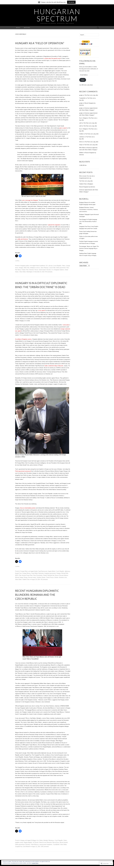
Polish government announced (23, 471)
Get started (71, 2)
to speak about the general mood (52, 58)
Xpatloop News (83, 253)
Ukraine (56, 577)
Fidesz (63, 265)
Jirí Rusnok (36, 842)
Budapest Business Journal (86, 207)
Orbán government (61, 267)
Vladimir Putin (26, 579)
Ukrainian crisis (63, 577)
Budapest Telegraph (84, 214)
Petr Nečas (18, 269)
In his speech (41, 310)
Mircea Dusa (55, 842)
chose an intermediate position (28, 508)
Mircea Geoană (64, 842)
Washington (29, 271)
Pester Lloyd (82, 231)
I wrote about (65, 324)
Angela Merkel (51, 571)
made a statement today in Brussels (53, 365)
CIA (47, 265)
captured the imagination (54, 224)
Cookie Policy (35, 863)
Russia (36, 269)
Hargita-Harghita (28, 842)
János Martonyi (44, 267)
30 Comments (44, 579)
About (18, 27)
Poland (23, 269)
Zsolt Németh (26, 846)
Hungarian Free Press (84, 226)
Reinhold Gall (50, 575)
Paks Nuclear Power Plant (26, 575)
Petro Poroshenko (37, 575)
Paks (67, 267)
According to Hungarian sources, (23, 339)
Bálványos (51, 840)
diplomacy (67, 571)
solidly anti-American (22, 239)
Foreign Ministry (26, 573)
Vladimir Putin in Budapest (86, 184)
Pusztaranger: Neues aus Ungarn (87, 246)
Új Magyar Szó (35, 840)
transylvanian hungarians (45, 844)
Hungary (21, 267)
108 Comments (45, 846)
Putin (27, 269)
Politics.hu (82, 236)
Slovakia (48, 269)
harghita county (19, 842)
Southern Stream (41, 577)
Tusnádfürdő (56, 844)
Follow (82, 80)
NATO (16, 575)
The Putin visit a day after (91, 95)
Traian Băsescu (35, 844)
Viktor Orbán (22, 271)
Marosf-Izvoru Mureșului (45, 842)
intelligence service (35, 267)
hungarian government (50, 573)
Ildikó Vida (26, 267)
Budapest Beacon (83, 202)
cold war (50, 265)
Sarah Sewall (42, 269)
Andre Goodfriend (40, 265)
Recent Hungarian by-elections (87, 186)
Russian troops (32, 577)
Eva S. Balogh (83, 118)
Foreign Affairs (24, 571)
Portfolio (81, 241)
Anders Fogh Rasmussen (40, 571)
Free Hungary (82, 219)
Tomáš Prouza (50, 577)
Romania (31, 269)
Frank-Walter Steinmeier (37, 573)
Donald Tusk (18, 573)
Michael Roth (64, 573)
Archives (27, 27)
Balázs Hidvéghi (43, 840)
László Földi (52, 267)
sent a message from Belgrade (30, 200)
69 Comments (48, 271)
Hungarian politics (25, 265)
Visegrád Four (18, 846)
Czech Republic (57, 265)
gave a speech (63, 128)
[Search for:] (98, 27)
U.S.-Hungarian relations (57, 269)
